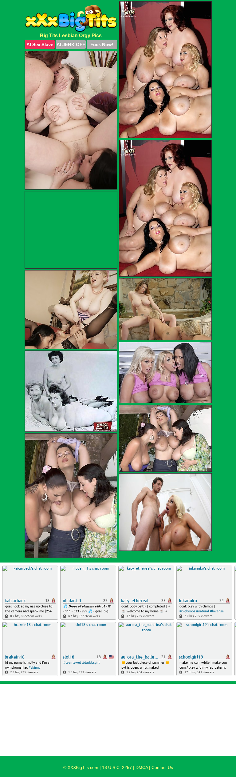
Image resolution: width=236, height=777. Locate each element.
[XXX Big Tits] (71, 18)
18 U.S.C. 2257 (117, 767)
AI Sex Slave (39, 44)
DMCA (142, 767)
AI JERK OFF (71, 44)
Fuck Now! (101, 44)
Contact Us (162, 767)
